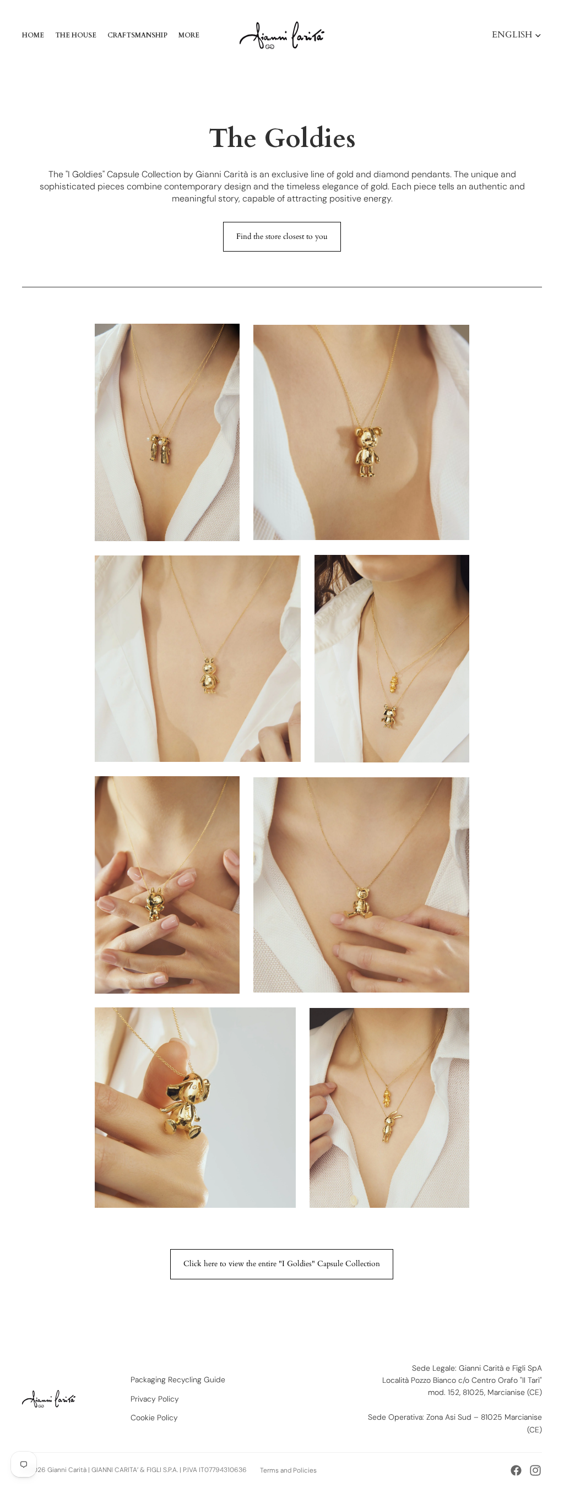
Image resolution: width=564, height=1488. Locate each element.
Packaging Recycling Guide (178, 1380)
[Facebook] (516, 1470)
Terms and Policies (288, 1470)
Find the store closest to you (282, 236)
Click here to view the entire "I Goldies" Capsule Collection (281, 1263)
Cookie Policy (154, 1417)
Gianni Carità (66, 1469)
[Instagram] (535, 1470)
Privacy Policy (155, 1399)
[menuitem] (189, 35)
